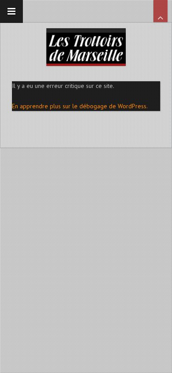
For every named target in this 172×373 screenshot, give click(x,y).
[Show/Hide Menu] (11, 11)
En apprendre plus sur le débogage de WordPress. (80, 106)
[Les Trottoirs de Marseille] (86, 46)
